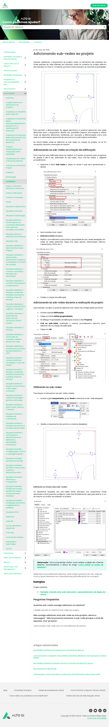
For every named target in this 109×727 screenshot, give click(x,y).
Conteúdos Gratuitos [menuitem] (23, 690)
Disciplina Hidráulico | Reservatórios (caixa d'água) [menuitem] (14, 248)
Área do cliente (99, 5)
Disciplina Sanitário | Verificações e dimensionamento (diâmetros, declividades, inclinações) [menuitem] (14, 438)
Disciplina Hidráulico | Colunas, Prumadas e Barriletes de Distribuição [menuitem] (14, 272)
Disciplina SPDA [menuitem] (12, 512)
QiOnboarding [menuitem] (9, 52)
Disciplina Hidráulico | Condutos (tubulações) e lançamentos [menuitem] (15, 283)
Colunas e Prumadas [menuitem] (14, 197)
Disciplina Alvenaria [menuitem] (14, 211)
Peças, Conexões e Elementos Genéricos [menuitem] (15, 187)
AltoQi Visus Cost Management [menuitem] (11, 567)
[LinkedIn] (104, 710)
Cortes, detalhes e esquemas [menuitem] (13, 526)
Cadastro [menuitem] (10, 172)
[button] (25, 57)
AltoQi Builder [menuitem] (9, 93)
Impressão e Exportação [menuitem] (11, 542)
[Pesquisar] (104, 27)
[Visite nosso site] (100, 710)
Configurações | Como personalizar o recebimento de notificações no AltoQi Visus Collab (66, 674)
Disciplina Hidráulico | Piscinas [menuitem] (14, 328)
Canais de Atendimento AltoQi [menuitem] (51, 690)
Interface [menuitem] (10, 98)
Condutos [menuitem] (10, 181)
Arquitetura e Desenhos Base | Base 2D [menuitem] (16, 113)
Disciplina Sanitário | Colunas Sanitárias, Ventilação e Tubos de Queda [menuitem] (15, 361)
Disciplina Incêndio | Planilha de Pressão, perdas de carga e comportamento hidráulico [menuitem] (14, 491)
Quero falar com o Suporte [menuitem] (11, 64)
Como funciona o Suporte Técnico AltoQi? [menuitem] (88, 690)
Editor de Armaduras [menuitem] (12, 557)
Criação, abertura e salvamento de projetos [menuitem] (14, 105)
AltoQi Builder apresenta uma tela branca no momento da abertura (58, 650)
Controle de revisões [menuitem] (14, 537)
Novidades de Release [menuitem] (13, 75)
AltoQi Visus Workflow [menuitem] (13, 573)
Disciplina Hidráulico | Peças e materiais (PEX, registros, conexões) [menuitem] (15, 306)
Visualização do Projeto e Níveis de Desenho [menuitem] (15, 159)
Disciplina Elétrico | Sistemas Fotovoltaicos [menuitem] (15, 235)
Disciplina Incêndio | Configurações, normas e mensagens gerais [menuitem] (15, 451)
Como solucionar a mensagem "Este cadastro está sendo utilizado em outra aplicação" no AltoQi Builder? (69, 657)
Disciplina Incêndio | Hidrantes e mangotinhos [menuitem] (14, 479)
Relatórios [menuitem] (10, 517)
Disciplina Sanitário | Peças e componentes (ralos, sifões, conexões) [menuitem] (15, 387)
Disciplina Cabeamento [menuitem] (16, 206)
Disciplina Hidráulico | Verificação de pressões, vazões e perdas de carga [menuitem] (14, 338)
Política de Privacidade (96, 718)
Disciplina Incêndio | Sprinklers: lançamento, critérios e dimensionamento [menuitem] (16, 469)
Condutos (38, 42)
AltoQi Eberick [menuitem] (9, 89)
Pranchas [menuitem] (10, 532)
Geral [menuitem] (8, 202)
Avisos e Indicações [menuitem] (14, 193)
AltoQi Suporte (9, 42)
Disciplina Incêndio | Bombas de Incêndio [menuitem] (14, 459)
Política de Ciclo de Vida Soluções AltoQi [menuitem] (83, 696)
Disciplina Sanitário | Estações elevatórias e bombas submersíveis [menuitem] (15, 425)
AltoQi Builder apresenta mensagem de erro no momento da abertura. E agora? (63, 663)
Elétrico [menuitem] (7, 562)
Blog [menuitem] (5, 690)
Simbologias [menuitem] (11, 177)
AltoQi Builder (24, 42)
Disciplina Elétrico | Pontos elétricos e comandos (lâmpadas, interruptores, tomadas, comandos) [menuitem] (15, 225)
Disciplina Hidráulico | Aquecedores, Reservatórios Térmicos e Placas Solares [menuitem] (14, 318)
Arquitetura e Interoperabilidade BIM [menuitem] (11, 82)
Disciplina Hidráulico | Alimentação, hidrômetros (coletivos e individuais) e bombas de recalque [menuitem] (16, 260)
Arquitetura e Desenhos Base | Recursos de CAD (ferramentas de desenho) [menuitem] (16, 139)
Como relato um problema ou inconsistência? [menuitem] (28, 696)
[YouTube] (95, 710)
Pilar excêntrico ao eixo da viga (44, 669)
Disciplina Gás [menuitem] (12, 241)
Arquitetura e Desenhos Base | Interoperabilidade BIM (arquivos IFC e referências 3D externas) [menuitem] (16, 124)
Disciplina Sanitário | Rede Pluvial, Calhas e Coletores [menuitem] (15, 407)
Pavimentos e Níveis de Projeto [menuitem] (15, 166)
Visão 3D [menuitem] (9, 521)
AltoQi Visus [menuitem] (8, 553)
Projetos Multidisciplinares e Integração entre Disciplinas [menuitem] (14, 150)
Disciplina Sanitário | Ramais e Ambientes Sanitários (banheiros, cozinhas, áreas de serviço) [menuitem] (15, 374)
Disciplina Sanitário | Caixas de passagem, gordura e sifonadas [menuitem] (15, 397)
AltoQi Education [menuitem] (10, 70)
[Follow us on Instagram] (90, 710)
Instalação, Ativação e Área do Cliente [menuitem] (13, 57)
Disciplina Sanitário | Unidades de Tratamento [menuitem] (14, 416)
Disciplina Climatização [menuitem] (15, 215)
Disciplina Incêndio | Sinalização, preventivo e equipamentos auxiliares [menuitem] (15, 504)
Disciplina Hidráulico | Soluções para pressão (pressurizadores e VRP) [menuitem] (15, 350)
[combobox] (52, 27)
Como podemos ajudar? (21, 22)
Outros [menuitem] (9, 548)
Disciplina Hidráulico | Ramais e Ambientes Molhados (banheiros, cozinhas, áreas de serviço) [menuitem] (15, 295)
